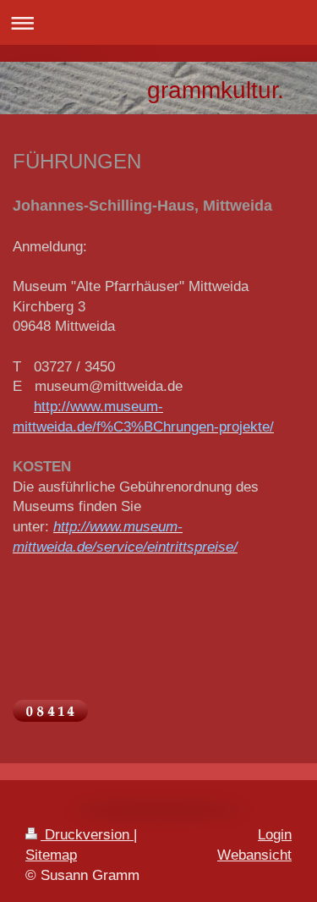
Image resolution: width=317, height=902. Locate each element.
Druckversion (87, 835)
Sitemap (51, 855)
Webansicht (254, 855)
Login (275, 835)
